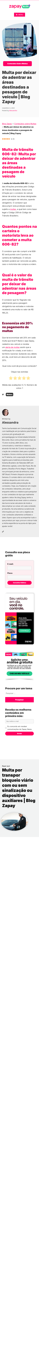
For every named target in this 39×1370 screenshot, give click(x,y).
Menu (20, 15)
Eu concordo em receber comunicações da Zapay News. (19, 727)
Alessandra (13, 110)
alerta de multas (12, 347)
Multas (9, 394)
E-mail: (10, 564)
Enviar (19, 733)
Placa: (10, 573)
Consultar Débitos (19, 583)
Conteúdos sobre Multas (17, 64)
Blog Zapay (7, 124)
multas (13, 209)
